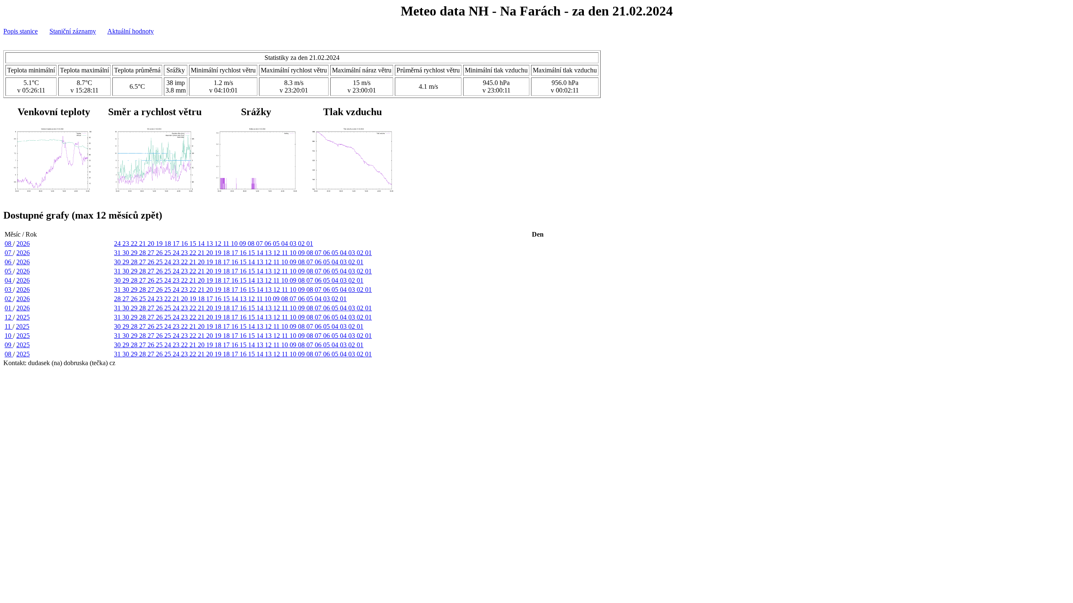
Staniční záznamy (72, 31)
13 (210, 243)
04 (285, 243)
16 (185, 243)
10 (235, 243)
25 (168, 252)
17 (177, 243)
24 (118, 243)
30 (126, 252)
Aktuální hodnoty (130, 31)
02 (302, 243)
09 (243, 243)
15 (193, 243)
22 (135, 243)
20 (152, 243)
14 (202, 243)
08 (9, 243)
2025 (23, 317)
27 (152, 252)
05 (277, 243)
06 (268, 243)
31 (118, 252)
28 (143, 252)
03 (294, 243)
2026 (23, 243)
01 (309, 243)
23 (126, 243)
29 (135, 252)
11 (227, 243)
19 (160, 243)
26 (160, 252)
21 (143, 243)
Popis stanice (20, 31)
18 (168, 243)
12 (219, 243)
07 (260, 243)
